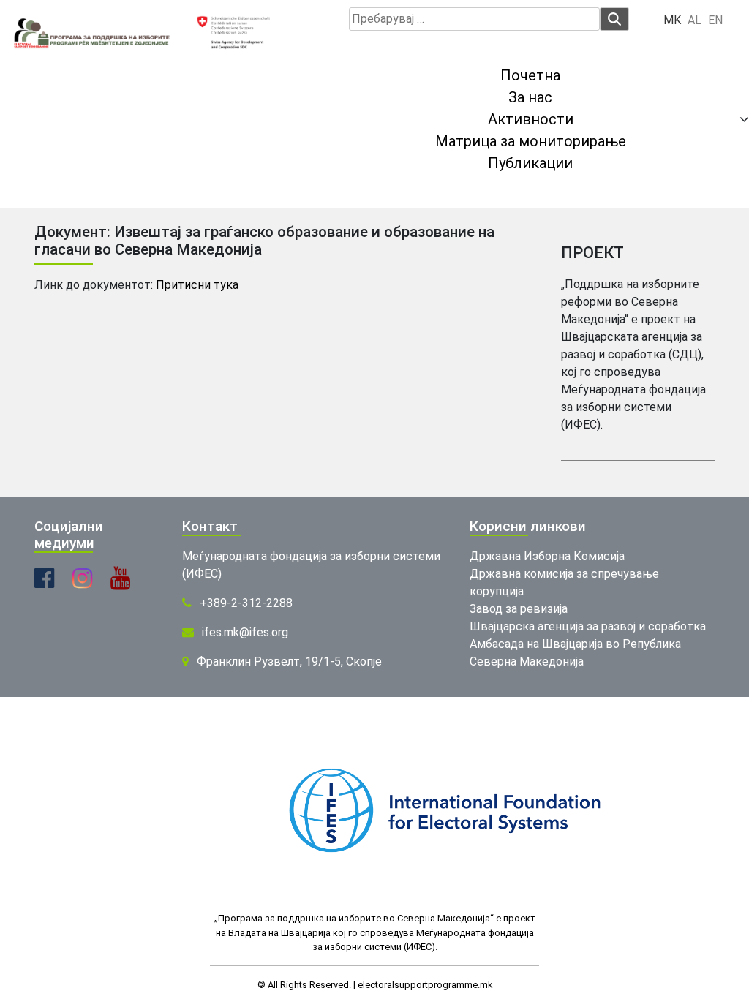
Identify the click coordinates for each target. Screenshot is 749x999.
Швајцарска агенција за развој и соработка (588, 626)
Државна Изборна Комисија (547, 556)
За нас (530, 97)
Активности (530, 119)
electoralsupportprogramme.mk (425, 984)
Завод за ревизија (519, 609)
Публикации (530, 163)
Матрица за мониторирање (530, 141)
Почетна (530, 75)
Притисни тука (197, 285)
